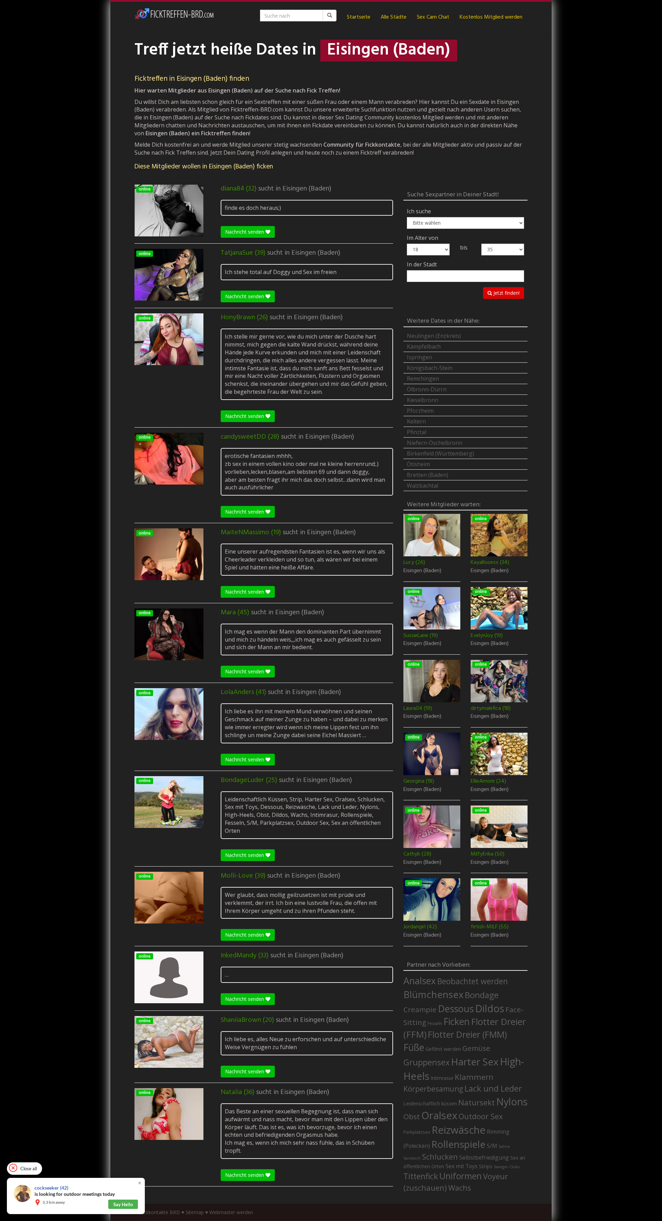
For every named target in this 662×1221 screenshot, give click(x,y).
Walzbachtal (422, 485)
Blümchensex (433, 994)
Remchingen (423, 378)
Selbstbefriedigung (484, 1157)
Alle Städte (394, 17)
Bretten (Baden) (427, 475)
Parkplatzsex (416, 1132)
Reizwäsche (458, 1130)
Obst (411, 1116)
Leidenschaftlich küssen (430, 1103)
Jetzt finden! (506, 293)
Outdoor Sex (481, 1116)
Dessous (456, 1008)
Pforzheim (420, 410)
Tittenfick (420, 1176)
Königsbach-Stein (429, 368)
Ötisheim (418, 464)
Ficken (456, 1021)
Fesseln (435, 1023)
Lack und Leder (493, 1088)
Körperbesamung (433, 1089)
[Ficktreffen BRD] (174, 17)
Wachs (459, 1188)
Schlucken (440, 1157)
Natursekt (476, 1102)
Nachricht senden (245, 231)
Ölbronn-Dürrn (427, 389)
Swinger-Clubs (507, 1166)
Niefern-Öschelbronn (434, 443)
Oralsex (439, 1115)
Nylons (512, 1101)
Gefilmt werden (443, 1048)
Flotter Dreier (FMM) (467, 1034)
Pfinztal (416, 432)
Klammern (474, 1077)
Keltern (416, 421)
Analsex (419, 980)
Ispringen (419, 357)
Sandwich (412, 1158)
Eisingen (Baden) (306, 189)
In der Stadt (422, 264)
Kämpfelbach (424, 346)
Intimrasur (442, 1078)
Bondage (482, 994)
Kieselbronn (422, 400)
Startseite (358, 17)
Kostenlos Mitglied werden (491, 17)
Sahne (504, 1146)
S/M (492, 1146)
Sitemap (194, 1212)
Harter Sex (475, 1061)
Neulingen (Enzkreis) (434, 336)
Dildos (489, 1008)
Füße (413, 1047)
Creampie (420, 1009)
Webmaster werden (231, 1212)
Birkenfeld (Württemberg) (440, 453)
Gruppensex (426, 1062)
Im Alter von (422, 238)
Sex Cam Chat (433, 17)
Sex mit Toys (461, 1166)
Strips (485, 1166)
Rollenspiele (458, 1144)
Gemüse (476, 1048)
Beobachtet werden (472, 981)
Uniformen (460, 1176)
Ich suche (419, 211)
